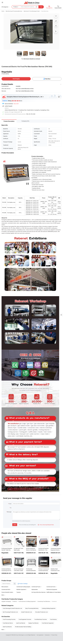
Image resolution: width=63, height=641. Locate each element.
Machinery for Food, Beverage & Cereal (32, 11)
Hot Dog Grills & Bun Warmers (39, 592)
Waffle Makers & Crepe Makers (53, 592)
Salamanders (35, 589)
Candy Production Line (26, 612)
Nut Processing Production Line (10, 612)
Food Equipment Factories (25, 619)
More (3, 629)
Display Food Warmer (33, 623)
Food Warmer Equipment (48, 623)
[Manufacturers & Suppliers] (31, 2)
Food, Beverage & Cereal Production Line (12, 608)
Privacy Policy (54, 635)
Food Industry (53, 619)
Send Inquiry (16, 78)
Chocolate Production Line (41, 612)
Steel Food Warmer (7, 626)
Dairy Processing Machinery (31, 608)
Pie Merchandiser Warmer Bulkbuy (23, 626)
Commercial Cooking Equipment (24, 586)
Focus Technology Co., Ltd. (21, 635)
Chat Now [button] (47, 79)
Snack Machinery (44, 11)
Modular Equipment (21, 589)
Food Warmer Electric (8, 623)
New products (5, 586)
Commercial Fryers (36, 586)
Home (3, 11)
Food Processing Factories (9, 619)
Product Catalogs (23, 583)
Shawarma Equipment (51, 589)
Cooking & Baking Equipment (48, 608)
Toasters (19, 592)
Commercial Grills (6, 589)
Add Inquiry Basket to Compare (31, 59)
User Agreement (40, 635)
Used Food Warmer (20, 623)
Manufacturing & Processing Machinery (14, 11)
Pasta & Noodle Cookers (7, 592)
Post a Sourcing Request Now (46, 524)
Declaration (47, 635)
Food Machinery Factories (40, 619)
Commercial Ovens (50, 586)
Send (15, 524)
